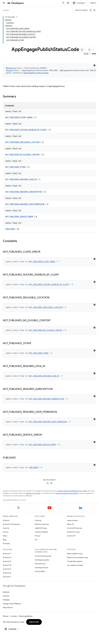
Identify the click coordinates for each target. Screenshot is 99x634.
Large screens (72, 520)
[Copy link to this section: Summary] (18, 96)
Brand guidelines (25, 616)
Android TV (71, 536)
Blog (4, 540)
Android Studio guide (43, 556)
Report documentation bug (77, 557)
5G (36, 540)
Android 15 (7, 561)
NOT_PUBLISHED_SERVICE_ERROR (19, 217)
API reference (40, 564)
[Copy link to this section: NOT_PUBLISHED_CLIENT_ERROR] (42, 252)
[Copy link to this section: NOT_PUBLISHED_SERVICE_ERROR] (44, 435)
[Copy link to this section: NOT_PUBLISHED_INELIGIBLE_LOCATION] (51, 297)
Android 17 (7, 553)
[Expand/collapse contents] (16, 17)
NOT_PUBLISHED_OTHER (15, 167)
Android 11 (7, 577)
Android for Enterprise (11, 524)
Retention (11, 68)
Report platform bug (74, 553)
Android (6, 520)
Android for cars (73, 532)
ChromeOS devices (74, 528)
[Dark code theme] (94, 65)
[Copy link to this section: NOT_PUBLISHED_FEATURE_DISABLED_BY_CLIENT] (61, 274)
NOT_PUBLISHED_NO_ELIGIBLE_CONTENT (22, 155)
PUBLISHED (10, 229)
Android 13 (7, 569)
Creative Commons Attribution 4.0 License (72, 491)
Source (5, 532)
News (5, 536)
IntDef (10, 70)
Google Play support (74, 561)
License (14, 616)
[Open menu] (3, 3)
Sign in (93, 3)
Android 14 (7, 565)
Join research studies (75, 565)
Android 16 (7, 557)
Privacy (37, 536)
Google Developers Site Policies (67, 493)
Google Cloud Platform (12, 604)
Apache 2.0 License (33, 493)
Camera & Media (41, 532)
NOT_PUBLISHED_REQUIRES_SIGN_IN (20, 179)
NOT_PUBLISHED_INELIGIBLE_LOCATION (22, 142)
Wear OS (70, 524)
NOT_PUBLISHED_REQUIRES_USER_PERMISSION (24, 204)
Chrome (6, 596)
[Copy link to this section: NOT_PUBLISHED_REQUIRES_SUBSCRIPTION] (55, 389)
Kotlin (86, 53)
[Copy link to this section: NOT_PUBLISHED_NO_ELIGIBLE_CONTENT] (53, 320)
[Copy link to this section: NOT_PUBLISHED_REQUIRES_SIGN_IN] (47, 366)
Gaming (38, 520)
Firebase (6, 600)
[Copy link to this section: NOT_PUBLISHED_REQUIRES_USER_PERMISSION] (59, 412)
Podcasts (6, 543)
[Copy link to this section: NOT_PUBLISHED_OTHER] (33, 343)
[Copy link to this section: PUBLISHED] (18, 457)
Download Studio (41, 567)
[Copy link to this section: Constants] (19, 241)
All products (8, 607)
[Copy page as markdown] (90, 50)
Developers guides (42, 560)
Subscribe (34, 622)
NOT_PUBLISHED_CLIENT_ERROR (18, 117)
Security (6, 528)
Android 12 (7, 573)
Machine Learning (42, 524)
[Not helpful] (94, 10)
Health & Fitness (41, 528)
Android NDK (40, 571)
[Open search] (63, 2)
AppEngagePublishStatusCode (36, 73)
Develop (6, 10)
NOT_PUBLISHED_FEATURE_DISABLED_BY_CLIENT (26, 130)
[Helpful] (90, 10)
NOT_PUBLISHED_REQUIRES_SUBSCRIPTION (23, 192)
